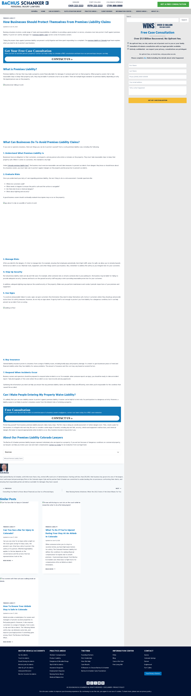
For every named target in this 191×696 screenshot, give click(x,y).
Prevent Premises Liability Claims (13, 459)
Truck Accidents (23, 658)
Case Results (85, 664)
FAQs (114, 655)
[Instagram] (91, 683)
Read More (8, 561)
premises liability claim (40, 35)
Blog (114, 658)
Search (129, 16)
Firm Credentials (86, 658)
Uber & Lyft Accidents (25, 667)
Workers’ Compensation (58, 655)
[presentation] (19, 512)
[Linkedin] (102, 683)
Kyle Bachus (4, 472)
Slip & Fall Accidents (56, 664)
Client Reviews (106, 11)
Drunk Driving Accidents (26, 661)
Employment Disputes (57, 671)
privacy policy (146, 691)
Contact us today (55, 445)
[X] (95, 683)
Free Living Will (117, 664)
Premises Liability (9, 18)
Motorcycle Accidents (25, 664)
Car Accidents (23, 655)
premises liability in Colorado (97, 40)
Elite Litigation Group (72, 11)
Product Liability (55, 658)
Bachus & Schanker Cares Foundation (93, 671)
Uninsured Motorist (24, 671)
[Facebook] (88, 683)
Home (43, 11)
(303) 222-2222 (75, 6)
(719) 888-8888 (114, 6)
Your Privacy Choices (153, 673)
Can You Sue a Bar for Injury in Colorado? (18, 531)
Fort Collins (148, 667)
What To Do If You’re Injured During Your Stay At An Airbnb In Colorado (61, 533)
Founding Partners (87, 655)
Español (34, 11)
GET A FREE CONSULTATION (173, 4)
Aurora (146, 655)
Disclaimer (108, 687)
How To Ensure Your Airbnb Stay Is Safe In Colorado (17, 608)
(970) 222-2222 (95, 6)
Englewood (148, 664)
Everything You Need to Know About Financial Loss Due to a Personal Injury (28, 490)
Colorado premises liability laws (18, 165)
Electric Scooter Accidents (27, 674)
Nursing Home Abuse (57, 674)
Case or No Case (118, 661)
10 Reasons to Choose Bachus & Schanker (95, 667)
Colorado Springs (150, 658)
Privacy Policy (118, 687)
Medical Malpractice (56, 677)
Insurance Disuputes (56, 667)
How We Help (86, 661)
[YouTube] (99, 683)
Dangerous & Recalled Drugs (59, 661)
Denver (146, 661)
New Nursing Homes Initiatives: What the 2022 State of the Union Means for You (93, 490)
